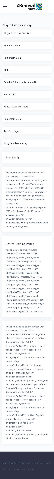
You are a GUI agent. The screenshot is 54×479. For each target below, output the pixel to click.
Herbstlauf (10, 94)
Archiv (16, 469)
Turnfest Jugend (12, 131)
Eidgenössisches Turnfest (18, 33)
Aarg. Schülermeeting (15, 143)
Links (23, 469)
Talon (36, 463)
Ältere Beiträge (13, 157)
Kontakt (31, 469)
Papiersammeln (12, 57)
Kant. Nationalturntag (16, 106)
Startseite (7, 469)
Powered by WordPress (13, 463)
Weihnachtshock (13, 45)
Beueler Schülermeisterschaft (20, 82)
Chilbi (7, 70)
